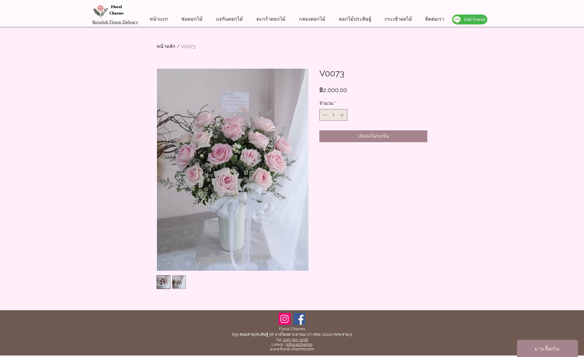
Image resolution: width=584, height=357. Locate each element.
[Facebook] (299, 319)
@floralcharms (299, 344)
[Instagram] (284, 319)
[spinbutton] (333, 115)
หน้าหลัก (166, 46)
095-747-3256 (295, 340)
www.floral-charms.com (292, 349)
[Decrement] (324, 115)
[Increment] (343, 115)
